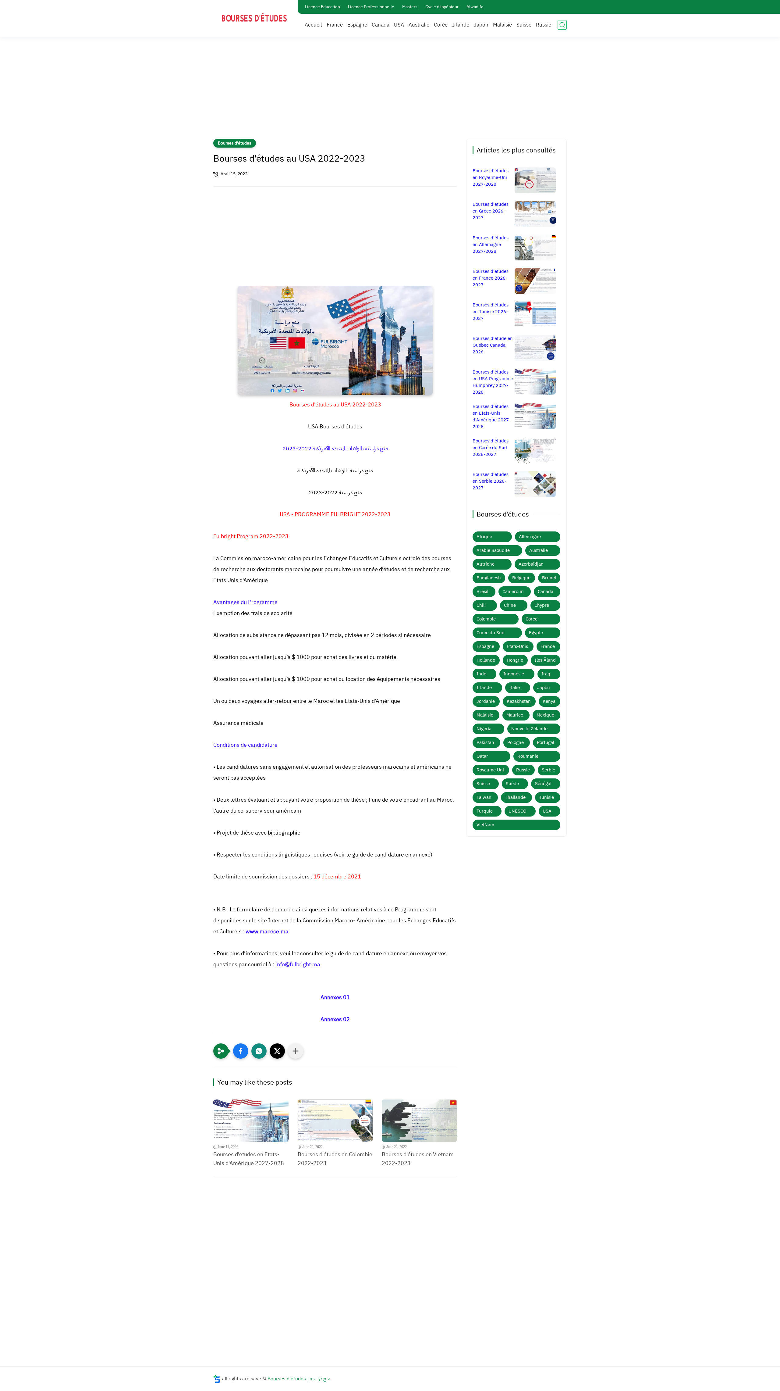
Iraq (545, 673)
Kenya (549, 701)
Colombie (486, 619)
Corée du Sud (491, 632)
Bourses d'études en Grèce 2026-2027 (491, 211)
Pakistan (485, 742)
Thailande (515, 797)
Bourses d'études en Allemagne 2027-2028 (491, 244)
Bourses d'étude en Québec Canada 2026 (493, 345)
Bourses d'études (234, 143)
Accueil (313, 25)
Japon (481, 25)
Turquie (485, 811)
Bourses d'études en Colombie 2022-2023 (335, 1158)
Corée (441, 25)
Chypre (541, 605)
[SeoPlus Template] (217, 1379)
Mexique (545, 715)
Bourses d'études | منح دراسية (299, 1378)
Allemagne (530, 536)
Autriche (486, 564)
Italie (514, 687)
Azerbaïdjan (531, 564)
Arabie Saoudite (493, 550)
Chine (510, 605)
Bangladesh (489, 577)
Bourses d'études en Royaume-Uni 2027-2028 (491, 177)
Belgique (521, 577)
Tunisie (546, 797)
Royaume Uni (490, 770)
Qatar (482, 756)
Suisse (523, 25)
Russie (543, 25)
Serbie (548, 770)
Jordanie (486, 701)
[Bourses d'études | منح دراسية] (254, 18)
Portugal (545, 742)
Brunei (549, 577)
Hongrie (515, 660)
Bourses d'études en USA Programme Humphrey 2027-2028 (493, 382)
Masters (409, 7)
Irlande (460, 25)
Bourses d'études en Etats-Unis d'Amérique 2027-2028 (248, 1158)
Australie (419, 25)
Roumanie (527, 756)
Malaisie (502, 25)
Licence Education (322, 7)
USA (399, 25)
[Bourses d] (251, 1121)
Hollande (486, 660)
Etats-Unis (517, 646)
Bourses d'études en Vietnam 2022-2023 (418, 1158)
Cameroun (513, 591)
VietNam (485, 824)
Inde (481, 673)
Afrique (484, 536)
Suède (512, 783)
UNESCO (517, 811)
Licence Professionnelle (371, 7)
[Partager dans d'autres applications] (295, 1051)
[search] (562, 25)
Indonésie (513, 673)
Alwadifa (474, 7)
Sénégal (543, 783)
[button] (240, 1051)
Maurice (514, 715)
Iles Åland (545, 660)
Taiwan (484, 797)
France (335, 25)
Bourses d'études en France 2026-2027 (491, 278)
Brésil (482, 591)
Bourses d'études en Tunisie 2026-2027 (491, 312)
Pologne (515, 742)
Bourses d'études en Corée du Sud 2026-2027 (491, 448)
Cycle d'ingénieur (442, 7)
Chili (481, 605)
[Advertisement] (390, 91)
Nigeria (484, 728)
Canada (380, 25)
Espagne (357, 25)
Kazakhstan (519, 701)
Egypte (536, 632)
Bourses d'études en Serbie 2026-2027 (491, 481)
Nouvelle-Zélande (529, 728)
